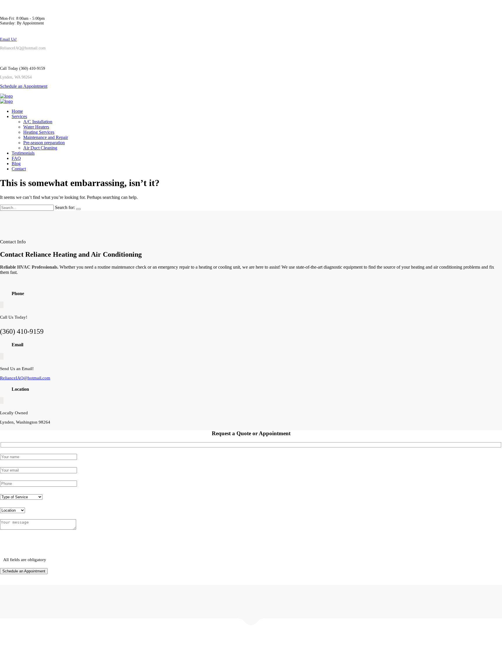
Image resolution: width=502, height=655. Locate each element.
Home (17, 111)
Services (19, 116)
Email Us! (8, 39)
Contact (19, 168)
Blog (16, 163)
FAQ (16, 158)
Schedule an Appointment (23, 86)
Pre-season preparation (44, 142)
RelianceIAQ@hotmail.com (25, 378)
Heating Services (38, 132)
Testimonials (23, 153)
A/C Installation (37, 121)
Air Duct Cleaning (40, 147)
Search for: (65, 207)
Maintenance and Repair (45, 137)
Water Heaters (36, 126)
